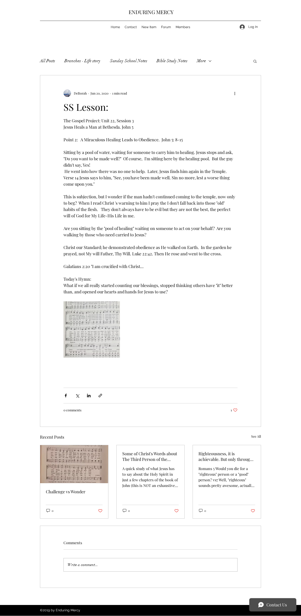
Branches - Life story (82, 60)
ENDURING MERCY (151, 11)
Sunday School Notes (128, 60)
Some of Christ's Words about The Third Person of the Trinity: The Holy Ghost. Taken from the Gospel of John (149, 456)
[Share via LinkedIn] (89, 395)
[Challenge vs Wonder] (74, 464)
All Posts (47, 60)
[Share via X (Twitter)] (77, 395)
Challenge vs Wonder (65, 491)
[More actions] (235, 93)
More (201, 60)
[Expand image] (91, 329)
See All (256, 436)
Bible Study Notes (172, 60)
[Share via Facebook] (65, 395)
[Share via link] (100, 395)
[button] (255, 61)
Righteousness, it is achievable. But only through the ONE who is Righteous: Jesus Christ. (225, 456)
